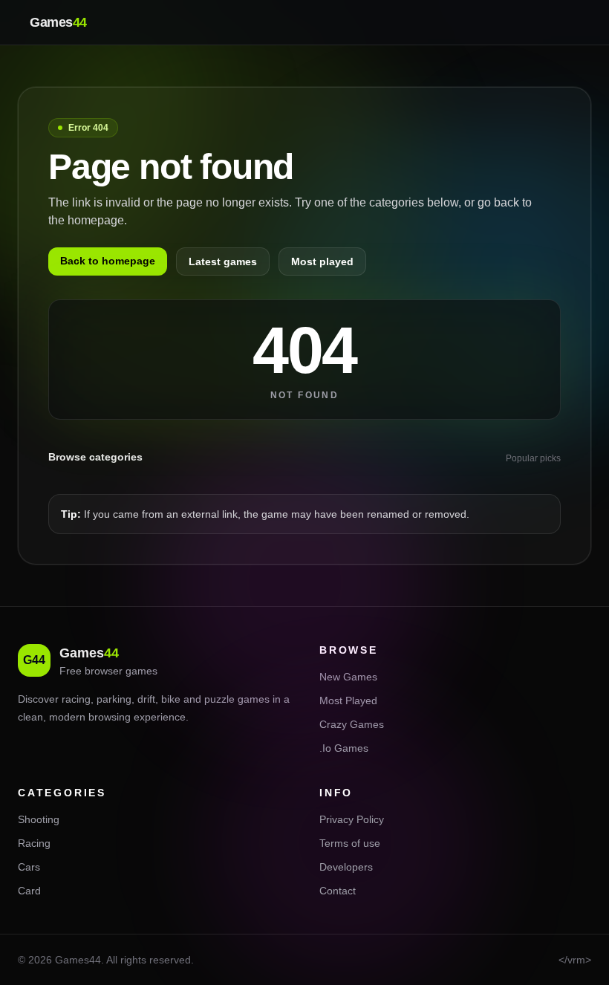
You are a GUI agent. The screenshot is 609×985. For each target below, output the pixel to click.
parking (114, 699)
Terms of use (349, 843)
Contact (337, 891)
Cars (29, 867)
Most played (322, 261)
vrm (576, 960)
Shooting (38, 819)
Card (29, 891)
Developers (346, 867)
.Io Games (343, 748)
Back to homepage (107, 261)
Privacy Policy (351, 819)
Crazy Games (351, 724)
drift (146, 699)
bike (170, 699)
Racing (34, 843)
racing (76, 699)
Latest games (223, 261)
